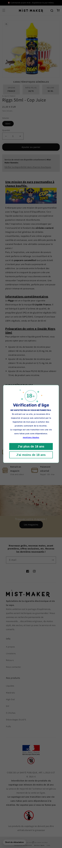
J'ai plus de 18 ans (31, 446)
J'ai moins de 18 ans (31, 455)
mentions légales (31, 437)
